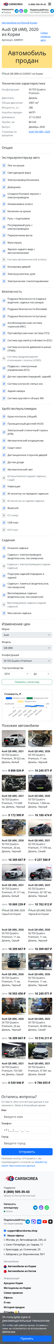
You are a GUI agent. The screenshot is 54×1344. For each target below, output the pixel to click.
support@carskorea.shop (22, 1230)
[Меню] (49, 4)
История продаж (14, 1307)
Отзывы (9, 1312)
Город (4, 1136)
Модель (6, 642)
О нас (7, 1302)
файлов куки (8, 1331)
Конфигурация (10, 655)
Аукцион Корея (13, 1283)
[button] (46, 73)
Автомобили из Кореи (22, 1266)
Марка (5, 629)
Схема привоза (13, 1292)
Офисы (8, 1297)
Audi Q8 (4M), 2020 (39, 131)
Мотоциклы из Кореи (17, 1288)
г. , (25, 1239)
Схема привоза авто (45, 36)
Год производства (12, 668)
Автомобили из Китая (22, 1271)
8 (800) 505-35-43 (37, 4)
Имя (3, 1110)
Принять (27, 1338)
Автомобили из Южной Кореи (19, 22)
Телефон (6, 1123)
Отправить (27, 1152)
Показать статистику (27, 682)
